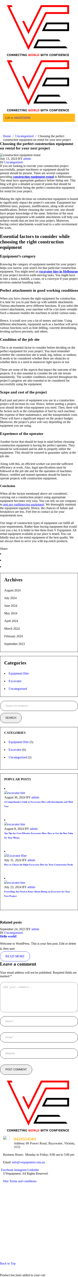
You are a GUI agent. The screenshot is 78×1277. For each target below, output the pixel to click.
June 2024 (10, 605)
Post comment (16, 1069)
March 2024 (12, 628)
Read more (15, 956)
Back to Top (8, 1263)
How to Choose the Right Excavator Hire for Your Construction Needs (38, 864)
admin (27, 158)
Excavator (15, 681)
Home (7, 136)
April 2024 (11, 621)
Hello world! (8, 936)
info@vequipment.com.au (28, 1162)
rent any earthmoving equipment (23, 504)
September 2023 (14, 644)
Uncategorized (24, 136)
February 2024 (13, 636)
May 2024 (10, 613)
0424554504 (22, 117)
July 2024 (10, 598)
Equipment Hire (19, 673)
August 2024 (12, 590)
